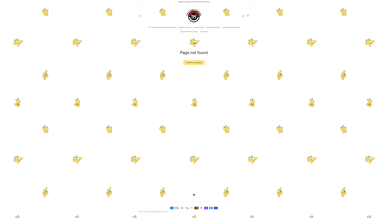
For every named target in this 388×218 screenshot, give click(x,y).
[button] (140, 16)
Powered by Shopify (161, 211)
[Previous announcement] (139, 2)
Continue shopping (194, 62)
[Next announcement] (249, 2)
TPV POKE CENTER (149, 211)
